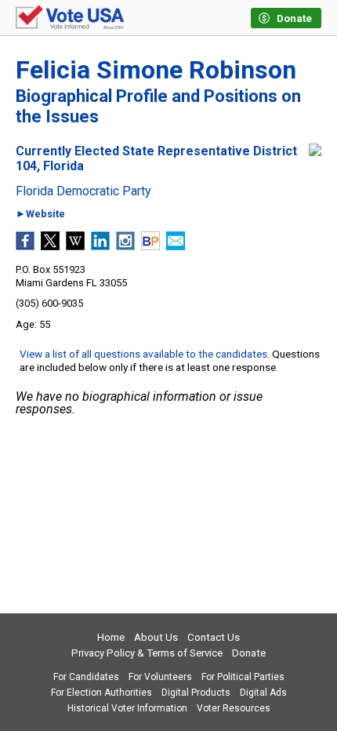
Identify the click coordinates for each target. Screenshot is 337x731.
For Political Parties (242, 676)
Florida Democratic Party (83, 191)
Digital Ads (263, 692)
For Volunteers (160, 676)
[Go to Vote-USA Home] (70, 18)
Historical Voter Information (127, 708)
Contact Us (213, 637)
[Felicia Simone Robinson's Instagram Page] (125, 245)
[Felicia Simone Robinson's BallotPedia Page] (150, 245)
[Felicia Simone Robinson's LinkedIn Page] (100, 245)
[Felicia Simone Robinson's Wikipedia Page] (75, 245)
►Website (40, 214)
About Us (156, 637)
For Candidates (86, 676)
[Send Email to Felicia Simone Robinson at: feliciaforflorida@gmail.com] (175, 245)
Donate (249, 653)
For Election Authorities (101, 692)
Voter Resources (233, 708)
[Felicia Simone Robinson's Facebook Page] (25, 245)
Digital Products (195, 692)
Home (111, 637)
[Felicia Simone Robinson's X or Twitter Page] (50, 245)
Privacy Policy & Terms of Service (147, 653)
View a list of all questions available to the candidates (143, 353)
